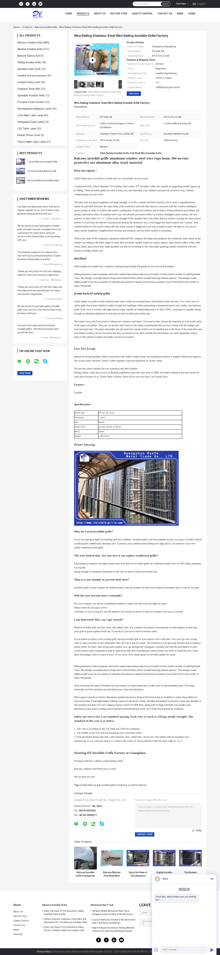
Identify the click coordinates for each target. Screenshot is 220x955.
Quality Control (142, 13)
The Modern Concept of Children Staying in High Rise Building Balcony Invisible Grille (190, 874)
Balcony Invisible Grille (46, 27)
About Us (99, 13)
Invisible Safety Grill (28, 82)
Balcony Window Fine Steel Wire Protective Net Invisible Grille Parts (111, 874)
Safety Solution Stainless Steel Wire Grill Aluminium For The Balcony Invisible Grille (65, 921)
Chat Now (181, 3)
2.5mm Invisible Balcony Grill (41, 171)
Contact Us (165, 13)
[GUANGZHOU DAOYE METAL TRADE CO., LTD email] (21, 361)
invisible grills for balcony (114, 785)
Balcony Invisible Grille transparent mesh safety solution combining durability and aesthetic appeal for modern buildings (85, 874)
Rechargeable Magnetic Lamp (34, 108)
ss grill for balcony (137, 785)
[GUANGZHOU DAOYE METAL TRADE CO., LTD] (37, 14)
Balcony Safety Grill (28, 55)
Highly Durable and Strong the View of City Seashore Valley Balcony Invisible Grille (164, 874)
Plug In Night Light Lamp (31, 141)
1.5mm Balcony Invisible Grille (42, 161)
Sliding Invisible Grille (29, 62)
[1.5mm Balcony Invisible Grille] (20, 162)
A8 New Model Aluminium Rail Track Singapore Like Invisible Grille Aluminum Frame (112, 913)
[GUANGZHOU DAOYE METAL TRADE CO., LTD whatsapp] (30, 361)
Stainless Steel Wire (28, 88)
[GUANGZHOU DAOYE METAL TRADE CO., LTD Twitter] (27, 4)
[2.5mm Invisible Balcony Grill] (20, 171)
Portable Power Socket (30, 102)
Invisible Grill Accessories (31, 75)
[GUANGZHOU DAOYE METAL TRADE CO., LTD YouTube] (40, 4)
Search (166, 4)
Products (83, 13)
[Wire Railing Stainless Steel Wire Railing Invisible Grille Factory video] (92, 60)
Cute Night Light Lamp (30, 115)
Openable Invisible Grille (30, 95)
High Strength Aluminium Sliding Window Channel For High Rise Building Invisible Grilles (113, 929)
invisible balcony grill (89, 785)
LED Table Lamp (26, 128)
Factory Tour (118, 13)
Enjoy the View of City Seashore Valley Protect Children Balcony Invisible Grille (138, 874)
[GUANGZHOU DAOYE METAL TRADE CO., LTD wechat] (38, 361)
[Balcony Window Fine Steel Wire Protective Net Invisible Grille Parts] (111, 858)
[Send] (212, 949)
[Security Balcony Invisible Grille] (20, 180)
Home (69, 13)
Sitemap (17, 934)
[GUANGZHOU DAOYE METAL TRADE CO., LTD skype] (47, 361)
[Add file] (156, 949)
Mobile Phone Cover (28, 135)
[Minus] (212, 879)
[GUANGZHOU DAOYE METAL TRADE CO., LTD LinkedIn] (34, 4)
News (180, 13)
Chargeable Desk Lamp (30, 121)
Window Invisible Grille (29, 49)
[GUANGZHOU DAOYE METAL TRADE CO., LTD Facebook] (21, 4)
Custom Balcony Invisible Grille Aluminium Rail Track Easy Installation (114, 921)
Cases (191, 13)
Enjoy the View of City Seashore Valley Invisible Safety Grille (64, 912)
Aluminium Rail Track (28, 69)
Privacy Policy (44, 951)
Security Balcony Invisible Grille (43, 180)
